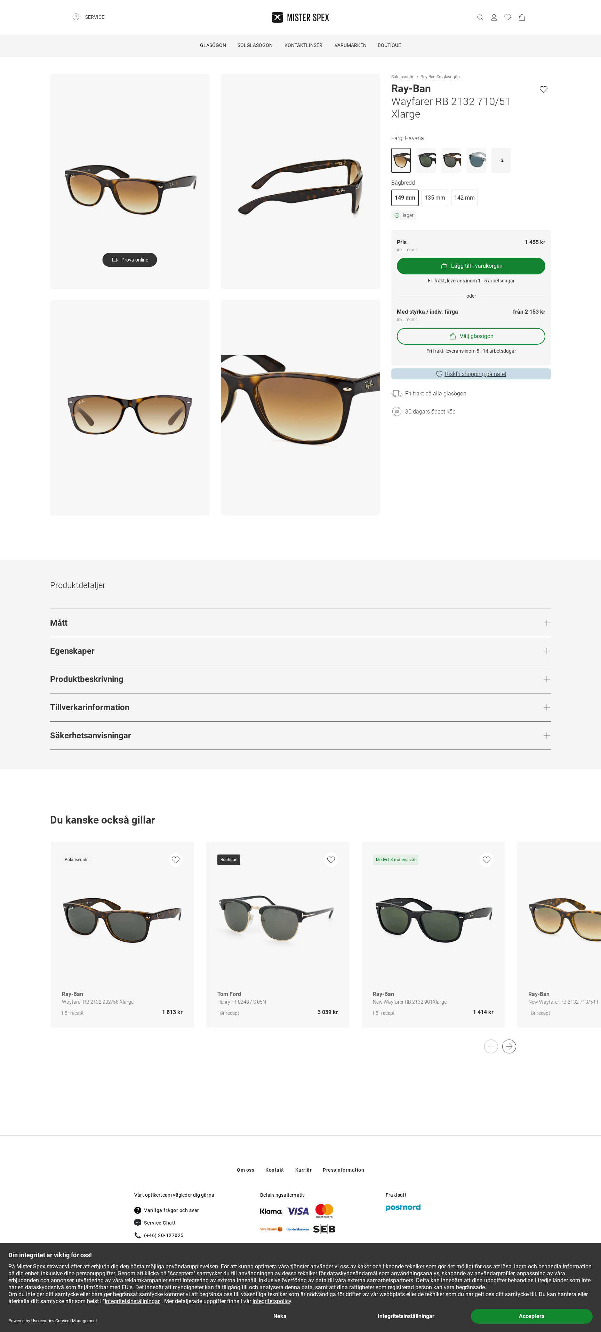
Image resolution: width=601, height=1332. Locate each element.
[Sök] (480, 17)
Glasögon (213, 45)
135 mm (435, 197)
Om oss (245, 1170)
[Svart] (426, 160)
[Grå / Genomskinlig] (476, 160)
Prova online (134, 260)
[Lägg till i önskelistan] (544, 89)
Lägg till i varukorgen (477, 266)
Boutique (389, 45)
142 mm (464, 197)
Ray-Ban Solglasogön (440, 76)
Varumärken (351, 45)
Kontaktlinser (303, 45)
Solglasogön (403, 76)
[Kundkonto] (494, 17)
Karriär (303, 1170)
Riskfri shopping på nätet (475, 374)
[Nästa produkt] (509, 1046)
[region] (300, 941)
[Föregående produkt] (491, 1046)
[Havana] (401, 160)
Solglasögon (255, 45)
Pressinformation (343, 1170)
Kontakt (274, 1170)
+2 (501, 160)
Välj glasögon (477, 336)
